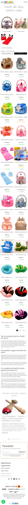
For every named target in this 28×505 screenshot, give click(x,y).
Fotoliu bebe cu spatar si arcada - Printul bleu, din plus (7, 94)
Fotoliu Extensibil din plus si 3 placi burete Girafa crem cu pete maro (21, 232)
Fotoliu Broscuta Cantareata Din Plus (21, 255)
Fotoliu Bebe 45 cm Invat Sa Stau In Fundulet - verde (21, 277)
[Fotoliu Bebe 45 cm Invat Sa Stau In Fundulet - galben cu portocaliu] (7, 314)
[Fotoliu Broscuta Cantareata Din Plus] (21, 246)
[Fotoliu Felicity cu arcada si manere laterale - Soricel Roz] (21, 86)
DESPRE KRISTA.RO (6, 463)
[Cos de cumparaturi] (26, 2)
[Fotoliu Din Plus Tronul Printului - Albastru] (7, 246)
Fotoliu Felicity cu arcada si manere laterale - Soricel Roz (21, 94)
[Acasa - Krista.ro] (9, 2)
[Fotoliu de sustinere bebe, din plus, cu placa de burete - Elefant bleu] (21, 154)
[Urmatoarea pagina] (25, 330)
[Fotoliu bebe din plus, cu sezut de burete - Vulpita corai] (7, 223)
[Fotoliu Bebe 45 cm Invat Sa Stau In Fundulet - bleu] (7, 269)
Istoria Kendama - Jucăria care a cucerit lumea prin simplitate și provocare (13, 418)
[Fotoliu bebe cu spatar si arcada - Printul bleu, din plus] (7, 86)
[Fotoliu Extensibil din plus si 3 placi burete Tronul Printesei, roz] (7, 154)
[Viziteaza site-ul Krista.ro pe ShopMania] (15, 503)
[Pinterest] (11, 479)
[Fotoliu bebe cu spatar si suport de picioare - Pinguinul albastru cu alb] (21, 109)
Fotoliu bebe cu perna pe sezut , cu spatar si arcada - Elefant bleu (21, 209)
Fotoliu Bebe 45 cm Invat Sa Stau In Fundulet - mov (21, 322)
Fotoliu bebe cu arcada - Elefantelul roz (21, 187)
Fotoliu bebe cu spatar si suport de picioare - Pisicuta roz (7, 209)
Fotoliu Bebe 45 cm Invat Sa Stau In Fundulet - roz (7, 300)
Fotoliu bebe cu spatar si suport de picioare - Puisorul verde (7, 117)
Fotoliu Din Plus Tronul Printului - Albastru (7, 255)
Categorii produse (5, 465)
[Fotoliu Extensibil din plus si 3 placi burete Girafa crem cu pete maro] (21, 223)
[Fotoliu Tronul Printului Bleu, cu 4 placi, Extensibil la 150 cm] (7, 178)
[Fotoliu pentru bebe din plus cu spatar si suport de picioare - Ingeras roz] (7, 131)
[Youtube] (14, 479)
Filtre (21, 53)
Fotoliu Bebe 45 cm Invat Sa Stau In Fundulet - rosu (21, 300)
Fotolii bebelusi (7, 31)
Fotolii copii (21, 31)
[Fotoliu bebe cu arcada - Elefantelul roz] (21, 178)
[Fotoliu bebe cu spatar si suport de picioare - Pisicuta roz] (7, 201)
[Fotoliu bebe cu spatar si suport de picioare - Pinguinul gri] (21, 63)
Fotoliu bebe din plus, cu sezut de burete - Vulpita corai (7, 232)
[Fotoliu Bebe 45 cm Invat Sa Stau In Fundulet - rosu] (21, 291)
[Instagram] (19, 479)
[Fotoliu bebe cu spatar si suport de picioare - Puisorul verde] (7, 109)
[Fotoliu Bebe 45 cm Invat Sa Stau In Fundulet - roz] (7, 291)
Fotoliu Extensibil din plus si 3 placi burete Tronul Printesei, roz (7, 162)
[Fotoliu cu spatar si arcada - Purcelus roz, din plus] (21, 131)
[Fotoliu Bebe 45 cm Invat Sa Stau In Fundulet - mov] (21, 314)
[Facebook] (9, 479)
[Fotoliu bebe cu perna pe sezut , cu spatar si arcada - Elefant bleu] (21, 201)
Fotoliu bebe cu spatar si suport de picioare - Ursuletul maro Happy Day (7, 72)
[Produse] (2, 3)
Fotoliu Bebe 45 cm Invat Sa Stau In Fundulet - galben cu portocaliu (7, 322)
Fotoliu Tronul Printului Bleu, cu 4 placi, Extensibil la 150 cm (7, 187)
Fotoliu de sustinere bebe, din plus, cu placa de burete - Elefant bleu (21, 162)
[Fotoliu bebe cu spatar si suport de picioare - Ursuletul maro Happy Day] (7, 63)
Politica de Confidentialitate (15, 455)
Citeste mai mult (5, 432)
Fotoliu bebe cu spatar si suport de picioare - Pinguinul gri (21, 72)
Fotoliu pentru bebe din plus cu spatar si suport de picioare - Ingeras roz (7, 140)
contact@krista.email (6, 475)
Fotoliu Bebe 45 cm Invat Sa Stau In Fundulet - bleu (7, 277)
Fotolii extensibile (7, 48)
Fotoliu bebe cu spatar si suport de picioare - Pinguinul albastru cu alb (21, 117)
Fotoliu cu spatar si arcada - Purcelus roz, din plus (21, 140)
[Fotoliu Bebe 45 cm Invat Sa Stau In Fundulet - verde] (21, 269)
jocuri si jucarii (13, 379)
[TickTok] (16, 479)
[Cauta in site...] (24, 2)
